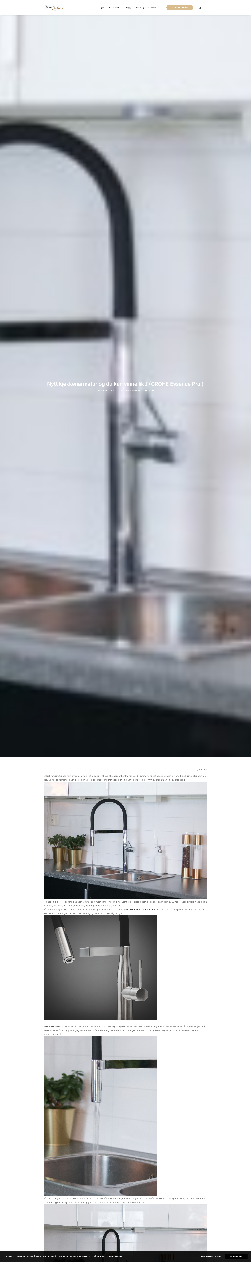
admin (151, 390)
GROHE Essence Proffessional (141, 909)
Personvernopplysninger (211, 1256)
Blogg (129, 8)
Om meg (140, 8)
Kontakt (152, 8)
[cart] (205, 7)
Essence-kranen (52, 1026)
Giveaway (135, 390)
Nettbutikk (114, 8)
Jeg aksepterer (235, 1256)
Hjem (102, 8)
